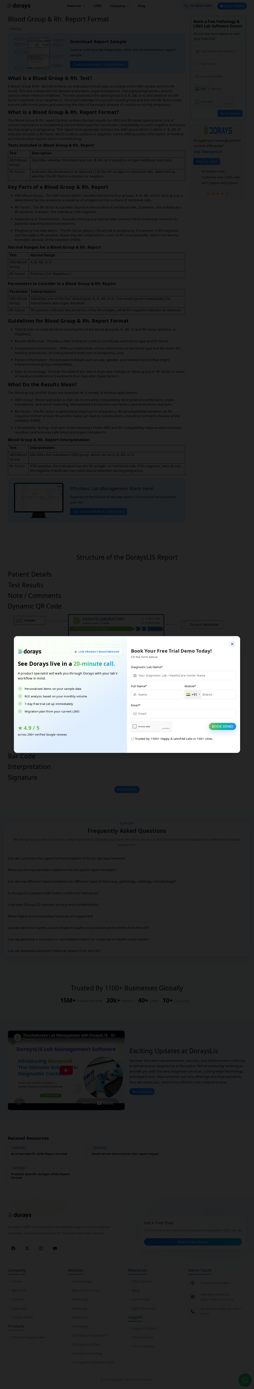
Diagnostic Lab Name (147, 667)
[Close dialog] (232, 643)
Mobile (190, 686)
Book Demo (222, 726)
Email (135, 705)
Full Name (139, 686)
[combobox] (193, 694)
